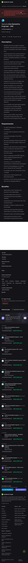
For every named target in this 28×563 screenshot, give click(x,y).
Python (3, 283)
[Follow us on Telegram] (7, 503)
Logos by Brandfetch (20, 560)
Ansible (3, 285)
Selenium (17, 281)
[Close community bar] (25, 486)
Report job (5, 303)
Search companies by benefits (6, 550)
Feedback (4, 517)
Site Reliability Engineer (7, 254)
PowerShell (9, 283)
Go (13, 283)
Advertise (4, 513)
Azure (7, 281)
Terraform (12, 281)
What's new (4, 524)
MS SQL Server (19, 283)
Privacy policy (5, 522)
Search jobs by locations (20, 508)
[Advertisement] (14, 236)
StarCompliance (7, 29)
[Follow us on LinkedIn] (4, 503)
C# (7, 285)
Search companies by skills (6, 543)
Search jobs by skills (19, 513)
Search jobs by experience (20, 515)
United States (6, 289)
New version (4, 528)
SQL (3, 281)
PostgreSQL (23, 281)
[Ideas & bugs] (24, 551)
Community (4, 515)
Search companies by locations (6, 536)
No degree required (6, 276)
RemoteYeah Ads (8, 321)
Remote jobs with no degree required (19, 524)
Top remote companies (7, 533)
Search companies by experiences (6, 547)
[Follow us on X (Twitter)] (2, 503)
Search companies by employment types (6, 554)
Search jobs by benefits (20, 517)
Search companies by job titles (7, 540)
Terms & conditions (6, 519)
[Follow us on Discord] (6, 503)
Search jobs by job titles (20, 511)
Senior (3, 263)
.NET (24, 283)
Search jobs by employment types (19, 520)
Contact (3, 511)
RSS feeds (5, 526)
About (3, 508)
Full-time (4, 259)
